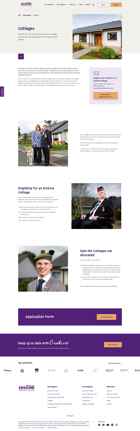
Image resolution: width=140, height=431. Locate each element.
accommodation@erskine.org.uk (103, 88)
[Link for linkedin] (112, 425)
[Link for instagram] (116, 425)
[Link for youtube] (108, 425)
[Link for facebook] (99, 425)
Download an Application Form (102, 96)
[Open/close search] (93, 5)
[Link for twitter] (103, 425)
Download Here (104, 317)
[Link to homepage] (26, 4)
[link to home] (19, 15)
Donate (116, 5)
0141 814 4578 (98, 86)
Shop (101, 5)
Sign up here (110, 345)
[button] (49, 4)
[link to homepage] (26, 388)
